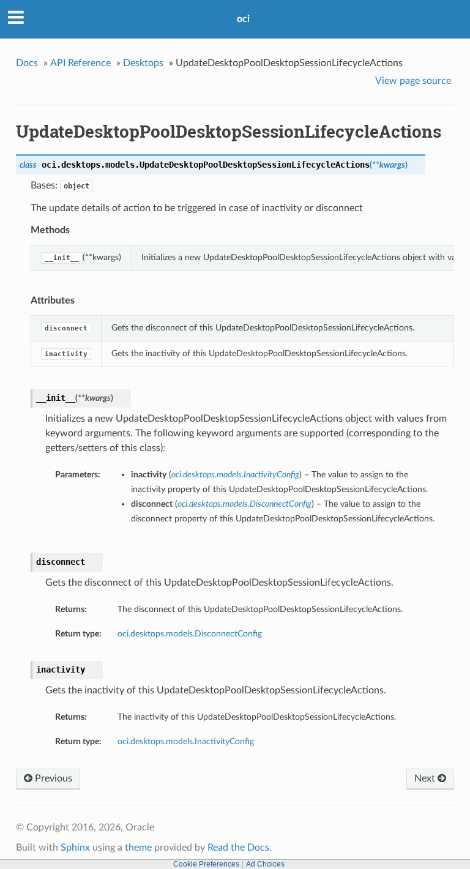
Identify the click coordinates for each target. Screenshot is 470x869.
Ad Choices (265, 864)
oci (243, 19)
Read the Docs (238, 847)
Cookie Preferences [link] (206, 864)
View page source (413, 81)
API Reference (80, 63)
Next (426, 778)
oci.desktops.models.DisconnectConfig (190, 633)
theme (138, 847)
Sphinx (75, 847)
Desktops (143, 63)
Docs (27, 63)
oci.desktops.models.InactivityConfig (186, 741)
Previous (52, 778)
